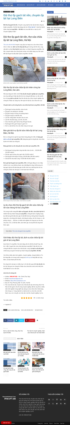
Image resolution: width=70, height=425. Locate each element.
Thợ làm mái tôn (54, 181)
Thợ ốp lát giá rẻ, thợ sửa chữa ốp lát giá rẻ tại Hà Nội (23, 370)
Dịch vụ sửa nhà (41, 5)
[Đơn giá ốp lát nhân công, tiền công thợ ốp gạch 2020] (9, 362)
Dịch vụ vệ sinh (59, 5)
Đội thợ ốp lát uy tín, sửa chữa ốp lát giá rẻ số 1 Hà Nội (23, 354)
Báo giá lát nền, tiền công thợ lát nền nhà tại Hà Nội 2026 (38, 354)
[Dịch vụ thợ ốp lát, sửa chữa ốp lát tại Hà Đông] (57, 71)
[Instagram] (45, 1)
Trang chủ (5, 9)
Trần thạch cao (54, 186)
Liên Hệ (46, 423)
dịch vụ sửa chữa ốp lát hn (27, 310)
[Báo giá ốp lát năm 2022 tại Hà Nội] (9, 346)
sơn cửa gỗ (31, 409)
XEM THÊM (20, 338)
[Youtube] (65, 1)
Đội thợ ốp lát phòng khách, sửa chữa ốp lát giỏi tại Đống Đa (38, 370)
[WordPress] (62, 1)
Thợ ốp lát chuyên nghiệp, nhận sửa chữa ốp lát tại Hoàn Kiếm (36, 331)
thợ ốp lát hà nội (38, 310)
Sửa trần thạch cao (55, 201)
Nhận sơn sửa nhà (55, 191)
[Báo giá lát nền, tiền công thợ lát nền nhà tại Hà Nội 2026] (38, 346)
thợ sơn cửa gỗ (54, 178)
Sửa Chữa (56, 423)
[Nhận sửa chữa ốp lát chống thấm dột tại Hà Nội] (57, 20)
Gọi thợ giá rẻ (54, 196)
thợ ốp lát (32, 27)
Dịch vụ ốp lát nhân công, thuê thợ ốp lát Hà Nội (13, 331)
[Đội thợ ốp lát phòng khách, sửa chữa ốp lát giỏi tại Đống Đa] (38, 362)
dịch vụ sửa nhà (37, 408)
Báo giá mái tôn (54, 176)
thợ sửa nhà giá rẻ (55, 189)
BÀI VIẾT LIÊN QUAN (9, 338)
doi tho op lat (28, 257)
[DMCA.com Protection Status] (54, 204)
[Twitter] (59, 1)
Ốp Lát (12, 11)
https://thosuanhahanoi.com (18, 280)
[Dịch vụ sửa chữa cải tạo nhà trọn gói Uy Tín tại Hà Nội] (57, 46)
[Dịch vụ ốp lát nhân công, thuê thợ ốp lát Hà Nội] (57, 122)
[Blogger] (40, 1)
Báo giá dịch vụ (21, 5)
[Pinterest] (54, 1)
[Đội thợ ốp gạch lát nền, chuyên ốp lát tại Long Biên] (57, 148)
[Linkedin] (48, 1)
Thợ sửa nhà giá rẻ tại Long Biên (21, 231)
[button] (66, 5)
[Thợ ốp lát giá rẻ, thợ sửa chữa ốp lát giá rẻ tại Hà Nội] (24, 362)
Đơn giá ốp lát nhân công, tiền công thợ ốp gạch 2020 (9, 370)
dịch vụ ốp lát (7, 139)
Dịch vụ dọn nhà (54, 199)
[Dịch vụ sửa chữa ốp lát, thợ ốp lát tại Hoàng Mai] (57, 97)
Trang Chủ (40, 423)
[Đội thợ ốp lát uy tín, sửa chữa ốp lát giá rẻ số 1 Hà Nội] (24, 346)
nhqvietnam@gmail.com (16, 278)
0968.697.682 (14, 276)
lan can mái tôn (54, 194)
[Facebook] (42, 1)
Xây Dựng (50, 5)
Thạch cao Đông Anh (56, 183)
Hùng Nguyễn (50, 31)
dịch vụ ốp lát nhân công (13, 310)
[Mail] (51, 1)
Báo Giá (62, 423)
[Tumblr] (57, 1)
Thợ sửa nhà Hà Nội (9, 44)
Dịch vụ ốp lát (30, 5)
